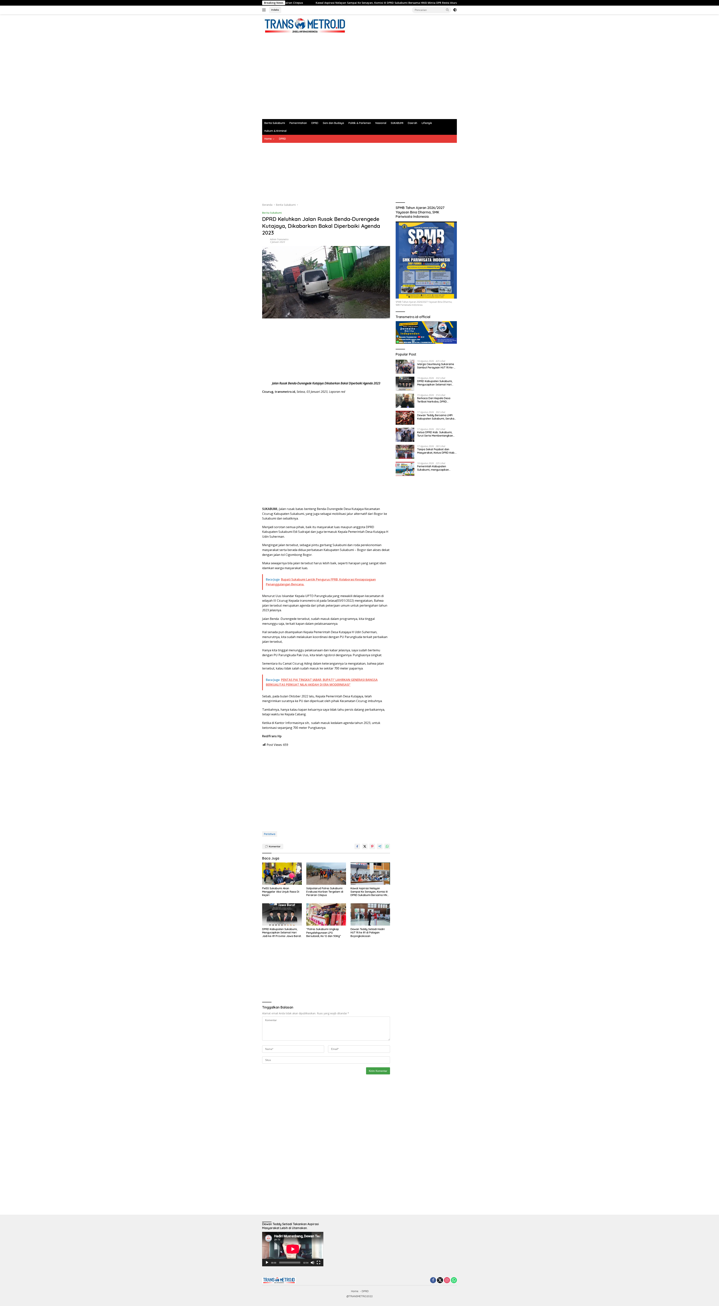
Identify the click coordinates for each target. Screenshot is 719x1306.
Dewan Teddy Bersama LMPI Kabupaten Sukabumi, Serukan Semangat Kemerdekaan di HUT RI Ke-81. (436, 416)
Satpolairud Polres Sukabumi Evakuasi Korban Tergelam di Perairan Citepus (324, 892)
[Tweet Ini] (365, 846)
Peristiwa (269, 834)
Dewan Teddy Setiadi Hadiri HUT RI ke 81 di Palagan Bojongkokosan (368, 932)
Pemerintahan (298, 123)
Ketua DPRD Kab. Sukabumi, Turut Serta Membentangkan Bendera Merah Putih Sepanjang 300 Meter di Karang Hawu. (435, 433)
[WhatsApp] (454, 1280)
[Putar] (267, 1262)
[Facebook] (433, 1280)
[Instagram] (447, 1280)
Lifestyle (427, 123)
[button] (447, 10)
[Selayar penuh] (318, 1262)
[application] (292, 1249)
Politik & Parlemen (359, 123)
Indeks (275, 9)
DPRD (314, 123)
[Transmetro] (305, 25)
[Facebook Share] (357, 846)
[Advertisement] (330, 74)
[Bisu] (312, 1262)
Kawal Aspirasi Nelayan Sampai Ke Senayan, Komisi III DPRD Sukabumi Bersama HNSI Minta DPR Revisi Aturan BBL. (293, 2)
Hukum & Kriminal (275, 131)
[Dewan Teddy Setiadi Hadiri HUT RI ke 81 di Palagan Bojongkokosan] (370, 914)
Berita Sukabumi (274, 123)
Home (268, 138)
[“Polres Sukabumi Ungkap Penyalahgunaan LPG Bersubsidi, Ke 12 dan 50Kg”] (326, 914)
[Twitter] (440, 1280)
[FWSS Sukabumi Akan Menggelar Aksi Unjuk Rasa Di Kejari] (282, 873)
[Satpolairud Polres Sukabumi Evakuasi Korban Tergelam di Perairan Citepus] (326, 873)
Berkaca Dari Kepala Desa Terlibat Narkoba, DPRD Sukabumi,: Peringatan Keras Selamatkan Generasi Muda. (435, 399)
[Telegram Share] (380, 846)
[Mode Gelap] (455, 10)
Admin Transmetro (279, 239)
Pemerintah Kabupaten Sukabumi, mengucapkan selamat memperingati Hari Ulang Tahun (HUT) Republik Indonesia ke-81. (434, 467)
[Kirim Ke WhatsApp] (387, 846)
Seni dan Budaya (333, 123)
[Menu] (264, 10)
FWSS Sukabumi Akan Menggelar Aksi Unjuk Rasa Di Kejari (280, 892)
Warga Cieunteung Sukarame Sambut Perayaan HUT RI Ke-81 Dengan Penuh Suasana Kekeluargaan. (436, 365)
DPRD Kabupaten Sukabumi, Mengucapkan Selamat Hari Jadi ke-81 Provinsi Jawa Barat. (437, 2)
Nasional (380, 123)
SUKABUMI (397, 123)
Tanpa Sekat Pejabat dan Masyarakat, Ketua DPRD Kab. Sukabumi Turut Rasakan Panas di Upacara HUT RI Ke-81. (436, 450)
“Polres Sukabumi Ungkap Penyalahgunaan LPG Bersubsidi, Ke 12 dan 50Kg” (323, 932)
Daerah (412, 123)
